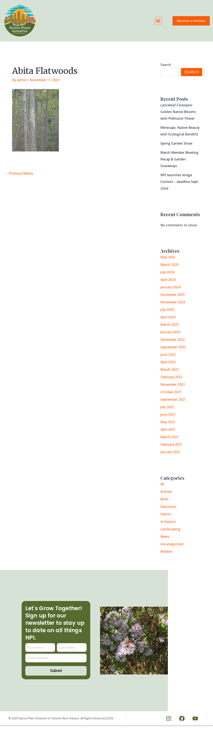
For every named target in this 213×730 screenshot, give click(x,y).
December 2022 (172, 339)
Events (165, 514)
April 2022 (168, 362)
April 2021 (168, 429)
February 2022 (171, 377)
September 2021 (173, 399)
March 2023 (169, 324)
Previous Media (19, 173)
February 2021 (171, 444)
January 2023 (170, 332)
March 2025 (169, 264)
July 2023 (167, 309)
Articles (166, 491)
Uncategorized (171, 544)
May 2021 (167, 422)
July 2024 (167, 272)
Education (168, 506)
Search (165, 64)
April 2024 (168, 279)
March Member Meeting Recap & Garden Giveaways (179, 159)
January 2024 (170, 287)
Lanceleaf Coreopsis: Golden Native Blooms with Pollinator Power (178, 112)
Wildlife (166, 551)
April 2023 (168, 317)
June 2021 (168, 414)
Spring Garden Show (176, 143)
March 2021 (169, 437)
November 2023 (172, 302)
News (164, 536)
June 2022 (168, 354)
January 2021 (170, 452)
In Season (168, 521)
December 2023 (172, 294)
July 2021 (167, 407)
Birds (164, 499)
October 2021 (171, 392)
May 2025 (167, 257)
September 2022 (173, 347)
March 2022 (169, 369)
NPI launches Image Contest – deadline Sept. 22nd (179, 182)
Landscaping (170, 529)
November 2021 (172, 384)
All (162, 484)
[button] (158, 20)
